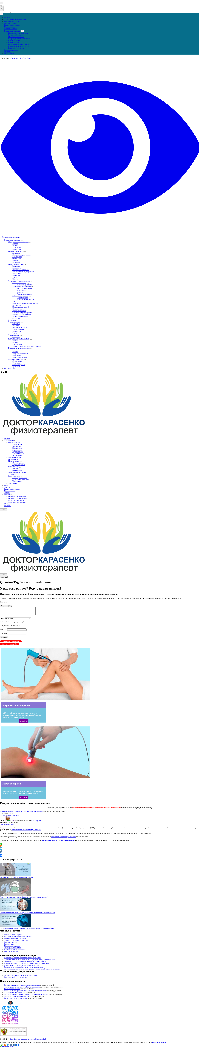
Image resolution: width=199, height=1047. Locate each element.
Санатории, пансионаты (16, 502)
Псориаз (15, 260)
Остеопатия (16, 305)
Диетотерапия (17, 361)
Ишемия (15, 342)
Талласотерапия (18, 453)
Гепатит (15, 245)
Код (10, 606)
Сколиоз (19, 292)
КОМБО (7, 504)
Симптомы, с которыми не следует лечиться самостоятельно (25, 961)
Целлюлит (16, 262)
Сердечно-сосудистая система (18, 339)
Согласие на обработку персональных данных (20, 975)
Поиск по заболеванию (12, 240)
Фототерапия (17, 470)
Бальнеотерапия (14, 442)
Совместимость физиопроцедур (15, 998)
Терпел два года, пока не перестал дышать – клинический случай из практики (32, 969)
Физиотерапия (9, 440)
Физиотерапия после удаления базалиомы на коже (22, 987)
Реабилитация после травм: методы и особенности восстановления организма (27, 913)
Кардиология (17, 344)
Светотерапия (13, 467)
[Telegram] (1, 373)
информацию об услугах (50, 840)
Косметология (17, 257)
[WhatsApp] (99, 844)
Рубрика (3, 622)
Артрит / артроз (22, 298)
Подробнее (23, 721)
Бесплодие (16, 266)
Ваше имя (3, 633)
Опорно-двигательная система (19, 281)
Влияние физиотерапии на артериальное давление (22, 985)
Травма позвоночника (24, 294)
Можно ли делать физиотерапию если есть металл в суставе (25, 991)
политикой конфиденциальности (63, 837)
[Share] (99, 855)
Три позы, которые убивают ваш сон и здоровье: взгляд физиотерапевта (29, 959)
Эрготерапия (12, 483)
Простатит (16, 275)
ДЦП (14, 301)
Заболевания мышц (19, 283)
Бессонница (16, 350)
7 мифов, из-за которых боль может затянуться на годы (23, 967)
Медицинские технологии (17, 498)
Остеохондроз (21, 290)
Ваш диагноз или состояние (10, 625)
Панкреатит (16, 249)
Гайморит (15, 326)
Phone (29, 58)
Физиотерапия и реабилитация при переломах (16, 877)
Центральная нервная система (19, 348)
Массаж (7, 487)
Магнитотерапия (14, 459)
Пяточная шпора (18, 309)
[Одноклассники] (6, 373)
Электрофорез (17, 481)
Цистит (15, 279)
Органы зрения (13, 335)
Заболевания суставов (20, 296)
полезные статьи (67, 840)
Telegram (14, 58)
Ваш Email (3, 629)
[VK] (3, 373)
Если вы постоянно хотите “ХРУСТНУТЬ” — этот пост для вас (26, 963)
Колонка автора (9, 944)
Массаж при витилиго (12, 989)
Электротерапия (14, 476)
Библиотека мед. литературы (14, 949)
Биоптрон (15, 468)
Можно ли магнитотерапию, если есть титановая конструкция (26, 994)
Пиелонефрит (17, 273)
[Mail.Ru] (99, 853)
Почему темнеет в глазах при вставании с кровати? (22, 958)
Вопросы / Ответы (10, 368)
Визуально (4, 606)
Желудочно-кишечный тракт (18, 242)
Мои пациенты (9, 491)
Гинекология (16, 268)
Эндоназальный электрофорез (10, 815)
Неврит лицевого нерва (20, 353)
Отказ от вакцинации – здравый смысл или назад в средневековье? (24, 897)
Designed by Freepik (159, 1042)
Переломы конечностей (20, 307)
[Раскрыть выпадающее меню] (22, 240)
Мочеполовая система (16, 264)
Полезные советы (10, 942)
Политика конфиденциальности (15, 977)
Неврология (16, 355)
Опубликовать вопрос (8, 824)
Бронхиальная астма (19, 327)
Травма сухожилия (19, 311)
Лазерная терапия (14, 457)
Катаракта (16, 337)
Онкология (12, 320)
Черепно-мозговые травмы (21, 314)
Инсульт (15, 340)
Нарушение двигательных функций (25, 303)
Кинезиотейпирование (12, 489)
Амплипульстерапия (19, 478)
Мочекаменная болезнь (20, 270)
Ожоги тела (16, 258)
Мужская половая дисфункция (23, 272)
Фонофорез (12, 474)
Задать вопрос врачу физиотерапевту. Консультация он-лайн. (21, 811)
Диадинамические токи (20, 480)
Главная (7, 439)
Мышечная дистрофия (24, 285)
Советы (7, 493)
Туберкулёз (16, 333)
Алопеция (16, 253)
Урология (15, 277)
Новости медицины (11, 951)
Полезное (7, 494)
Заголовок (3, 602)
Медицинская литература (17, 496)
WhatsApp (22, 58)
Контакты (7, 506)
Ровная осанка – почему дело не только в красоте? (22, 965)
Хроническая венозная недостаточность (26, 346)
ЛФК (6, 485)
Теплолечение (17, 455)
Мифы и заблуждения (12, 946)
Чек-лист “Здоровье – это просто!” (16, 940)
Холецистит (16, 247)
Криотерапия (17, 448)
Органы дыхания (14, 322)
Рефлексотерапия (18, 465)
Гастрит (15, 244)
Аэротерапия (17, 444)
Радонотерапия (17, 452)
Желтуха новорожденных (21, 255)
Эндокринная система (16, 359)
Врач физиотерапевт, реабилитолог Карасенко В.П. (28, 1039)
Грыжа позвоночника (24, 288)
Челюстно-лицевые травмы (22, 312)
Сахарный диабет (18, 365)
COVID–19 (16, 324)
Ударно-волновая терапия (17, 472)
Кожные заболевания (15, 251)
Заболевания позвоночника (22, 286)
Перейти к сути (5, 1)
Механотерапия (13, 461)
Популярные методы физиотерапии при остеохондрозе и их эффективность (27, 928)
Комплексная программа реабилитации (18, 936)
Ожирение (16, 363)
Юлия (12, 820)
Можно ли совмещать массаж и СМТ (17, 996)
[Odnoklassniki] (99, 846)
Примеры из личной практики (15, 938)
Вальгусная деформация (25, 299)
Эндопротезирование (20, 316)
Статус (2, 618)
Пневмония (16, 331)
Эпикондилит (17, 318)
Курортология (17, 450)
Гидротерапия (17, 446)
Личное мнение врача (16, 500)
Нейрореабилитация (19, 357)
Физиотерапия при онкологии (14, 992)
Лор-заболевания (18, 329)
